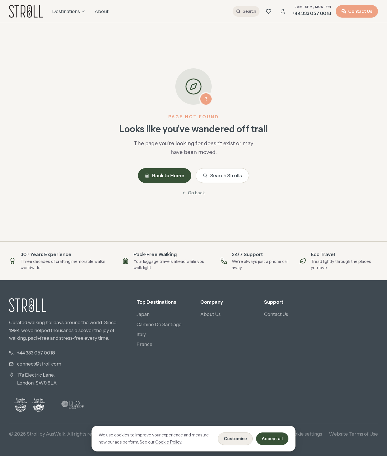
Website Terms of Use (353, 434)
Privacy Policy (159, 434)
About (102, 11)
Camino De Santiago (159, 324)
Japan (143, 314)
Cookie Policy (168, 442)
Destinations (66, 11)
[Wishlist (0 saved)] (268, 11)
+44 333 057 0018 (36, 353)
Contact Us (360, 11)
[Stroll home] (26, 11)
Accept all (272, 438)
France (144, 344)
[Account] (283, 11)
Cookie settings (305, 434)
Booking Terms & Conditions (213, 434)
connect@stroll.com (39, 364)
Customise (235, 438)
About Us (210, 314)
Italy (141, 334)
